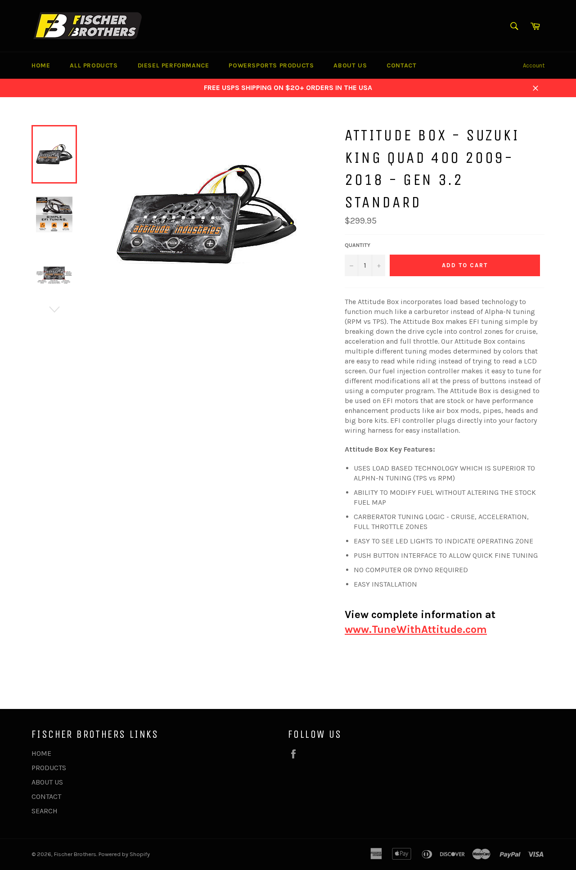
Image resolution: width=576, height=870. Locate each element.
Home (41, 65)
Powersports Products (271, 65)
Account (533, 65)
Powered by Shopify (124, 854)
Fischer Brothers (75, 854)
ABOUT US (47, 782)
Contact (401, 65)
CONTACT (46, 796)
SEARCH (45, 811)
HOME (41, 753)
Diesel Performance (173, 65)
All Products (93, 65)
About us (350, 65)
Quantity (357, 245)
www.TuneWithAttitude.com (416, 629)
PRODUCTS (49, 767)
